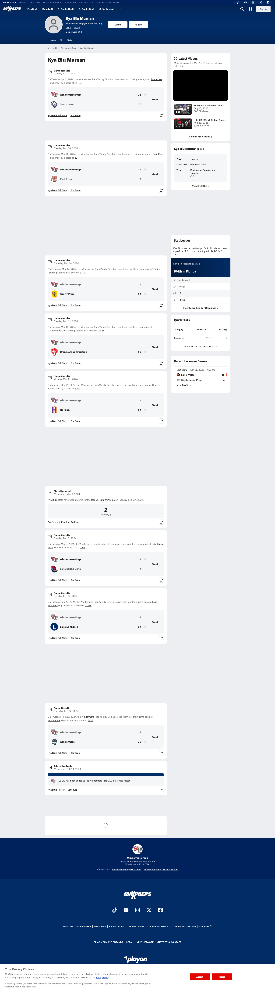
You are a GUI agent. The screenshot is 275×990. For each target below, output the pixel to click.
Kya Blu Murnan (80, 18)
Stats (69, 40)
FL (56, 48)
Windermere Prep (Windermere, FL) (84, 23)
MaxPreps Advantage (169, 941)
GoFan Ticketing (29, 2)
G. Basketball (86, 9)
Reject (222, 976)
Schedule (72, 789)
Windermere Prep (68, 48)
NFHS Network (145, 941)
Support (204, 926)
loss (93, 499)
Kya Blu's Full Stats (57, 115)
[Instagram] (253, 2)
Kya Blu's (52, 499)
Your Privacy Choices (184, 926)
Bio (61, 40)
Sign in (263, 9)
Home (53, 40)
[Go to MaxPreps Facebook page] (160, 910)
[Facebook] (268, 2)
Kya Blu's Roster (56, 789)
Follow (138, 24)
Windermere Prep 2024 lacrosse (106, 780)
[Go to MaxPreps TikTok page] (114, 910)
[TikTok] (237, 2)
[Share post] (161, 115)
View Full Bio (199, 186)
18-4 (82, 547)
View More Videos (199, 136)
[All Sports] (122, 9)
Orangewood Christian (59, 330)
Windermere (87, 716)
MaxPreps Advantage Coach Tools (101, 2)
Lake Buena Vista (70, 568)
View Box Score (184, 385)
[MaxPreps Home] (12, 8)
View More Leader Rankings (199, 308)
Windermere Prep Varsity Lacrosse (202, 171)
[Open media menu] (250, 9)
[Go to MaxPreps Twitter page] (149, 910)
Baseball (47, 9)
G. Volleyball (106, 9)
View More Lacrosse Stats (199, 346)
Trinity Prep (67, 294)
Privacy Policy (117, 926)
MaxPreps (9, 2)
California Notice (158, 926)
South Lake (156, 79)
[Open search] (242, 9)
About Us (68, 926)
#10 (74, 31)
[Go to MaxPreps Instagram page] (137, 910)
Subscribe (100, 926)
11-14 (88, 605)
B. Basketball (66, 9)
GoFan (129, 941)
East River (158, 154)
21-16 (78, 82)
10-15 (101, 330)
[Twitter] (260, 2)
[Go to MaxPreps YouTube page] (126, 910)
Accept (199, 976)
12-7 (77, 157)
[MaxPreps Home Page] (49, 48)
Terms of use (136, 926)
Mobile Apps (83, 926)
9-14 (82, 272)
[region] (137, 977)
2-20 (90, 720)
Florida (182, 286)
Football (32, 9)
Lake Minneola (107, 499)
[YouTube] (245, 2)
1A (179, 293)
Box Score (76, 115)
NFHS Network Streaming (59, 2)
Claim (118, 24)
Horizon (156, 385)
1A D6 (181, 300)
